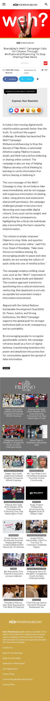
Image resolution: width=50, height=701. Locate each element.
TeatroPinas (13, 535)
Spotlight (24, 63)
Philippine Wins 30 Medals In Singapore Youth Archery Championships (13, 443)
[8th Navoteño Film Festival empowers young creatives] (13, 560)
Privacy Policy (9, 674)
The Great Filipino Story (13, 471)
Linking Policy (9, 684)
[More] (37, 79)
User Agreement (10, 669)
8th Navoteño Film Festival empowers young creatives (13, 573)
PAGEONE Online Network (12, 71)
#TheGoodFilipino (36, 471)
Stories (13, 569)
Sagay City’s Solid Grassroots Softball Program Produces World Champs (13, 412)
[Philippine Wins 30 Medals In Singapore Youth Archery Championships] (13, 431)
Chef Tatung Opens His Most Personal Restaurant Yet (36, 604)
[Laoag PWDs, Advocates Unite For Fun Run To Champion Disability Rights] (36, 526)
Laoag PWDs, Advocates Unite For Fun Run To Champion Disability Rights (36, 542)
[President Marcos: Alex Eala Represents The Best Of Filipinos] (13, 591)
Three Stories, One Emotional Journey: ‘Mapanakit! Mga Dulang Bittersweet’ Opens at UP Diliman (13, 542)
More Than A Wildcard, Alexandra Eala (36, 442)
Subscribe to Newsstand (14, 663)
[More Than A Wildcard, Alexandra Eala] (36, 431)
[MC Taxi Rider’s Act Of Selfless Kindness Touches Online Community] (36, 462)
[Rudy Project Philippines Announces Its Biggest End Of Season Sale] (36, 493)
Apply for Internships (12, 658)
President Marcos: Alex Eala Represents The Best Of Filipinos (13, 604)
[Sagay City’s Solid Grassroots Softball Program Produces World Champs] (13, 400)
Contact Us (8, 647)
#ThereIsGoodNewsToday (36, 535)
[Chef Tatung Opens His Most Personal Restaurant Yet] (36, 591)
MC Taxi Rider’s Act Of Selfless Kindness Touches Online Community (37, 477)
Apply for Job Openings (13, 653)
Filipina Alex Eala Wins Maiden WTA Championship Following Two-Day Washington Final (36, 413)
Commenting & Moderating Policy (18, 679)
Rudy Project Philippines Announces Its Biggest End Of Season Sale (36, 509)
